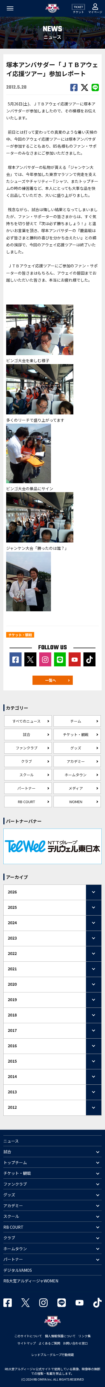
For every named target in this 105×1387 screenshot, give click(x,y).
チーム (75, 721)
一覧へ (50, 680)
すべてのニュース (26, 721)
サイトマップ (26, 1343)
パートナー (26, 788)
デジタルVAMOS (17, 1270)
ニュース (11, 1141)
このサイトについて (28, 1336)
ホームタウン (76, 774)
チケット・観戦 (75, 734)
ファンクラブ (27, 748)
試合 (26, 734)
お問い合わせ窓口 (75, 1343)
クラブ (26, 761)
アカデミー (76, 761)
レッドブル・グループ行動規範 (52, 1354)
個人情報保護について (60, 1336)
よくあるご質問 (49, 1343)
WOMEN (75, 801)
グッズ (75, 748)
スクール (26, 774)
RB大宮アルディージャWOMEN (30, 1281)
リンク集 (84, 1336)
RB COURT (26, 801)
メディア (76, 788)
